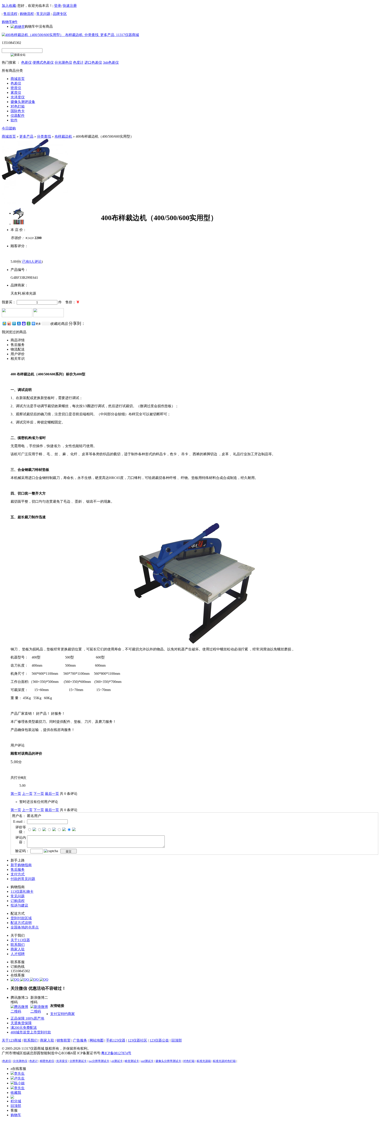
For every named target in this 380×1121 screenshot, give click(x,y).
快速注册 (70, 5)
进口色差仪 (93, 62)
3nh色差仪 (111, 62)
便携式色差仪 (43, 62)
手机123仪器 (115, 1040)
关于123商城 (11, 1040)
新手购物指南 (21, 865)
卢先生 (19, 1078)
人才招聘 (18, 954)
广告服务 (80, 1040)
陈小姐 (19, 1083)
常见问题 (43, 14)
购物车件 (10, 22)
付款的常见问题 (23, 879)
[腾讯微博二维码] (20, 1011)
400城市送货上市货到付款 (31, 1032)
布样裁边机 (63, 136)
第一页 (16, 793)
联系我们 (18, 944)
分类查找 (44, 136)
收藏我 (16, 1092)
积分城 (16, 1101)
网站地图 (97, 1040)
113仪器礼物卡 (22, 891)
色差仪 (26, 62)
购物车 (16, 1115)
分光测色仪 (63, 62)
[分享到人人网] (18, 323)
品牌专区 (60, 14)
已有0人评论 (32, 261)
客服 (14, 1110)
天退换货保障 (21, 1023)
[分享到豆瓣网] (28, 323)
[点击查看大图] (18, 213)
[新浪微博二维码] (40, 1011)
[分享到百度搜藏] (23, 323)
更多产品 (26, 136)
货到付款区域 (21, 918)
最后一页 (52, 793)
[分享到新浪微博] (9, 323)
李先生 (19, 1073)
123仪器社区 (137, 1040)
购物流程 (27, 14)
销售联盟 (64, 1040)
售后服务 (18, 345)
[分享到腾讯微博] (13, 323)
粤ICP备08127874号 (116, 1053)
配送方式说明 (21, 923)
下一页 (38, 793)
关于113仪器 (20, 940)
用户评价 (18, 354)
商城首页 (9, 136)
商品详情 (18, 340)
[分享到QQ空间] (4, 323)
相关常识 (18, 358)
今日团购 (9, 128)
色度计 (78, 62)
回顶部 (176, 1040)
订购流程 (18, 901)
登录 (57, 5)
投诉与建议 (19, 905)
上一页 (27, 793)
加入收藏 (9, 5)
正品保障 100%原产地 (27, 1018)
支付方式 (18, 874)
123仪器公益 (159, 1040)
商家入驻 (18, 949)
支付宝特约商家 (62, 1014)
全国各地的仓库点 (25, 927)
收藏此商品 (59, 324)
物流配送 (18, 349)
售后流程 (10, 14)
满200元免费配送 (24, 1027)
